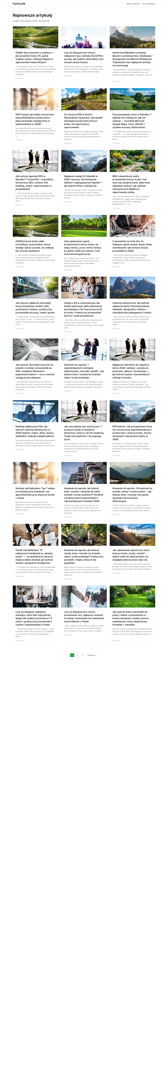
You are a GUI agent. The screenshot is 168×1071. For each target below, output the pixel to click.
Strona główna (149, 4)
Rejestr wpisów (133, 4)
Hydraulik (19, 3)
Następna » (92, 655)
